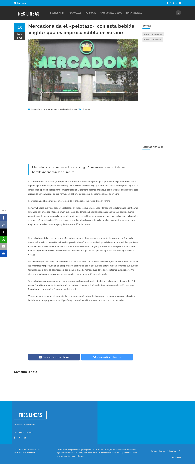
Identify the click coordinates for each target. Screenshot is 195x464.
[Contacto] (180, 3)
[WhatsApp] (3, 239)
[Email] (3, 246)
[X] (3, 232)
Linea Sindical (134, 12)
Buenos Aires (57, 12)
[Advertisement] (83, 140)
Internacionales (50, 109)
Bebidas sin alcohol (152, 39)
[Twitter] (175, 3)
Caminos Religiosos (111, 12)
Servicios (173, 451)
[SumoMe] (3, 253)
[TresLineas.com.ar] (30, 13)
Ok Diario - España (68, 109)
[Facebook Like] (3, 225)
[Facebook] (169, 3)
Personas (91, 12)
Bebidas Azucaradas (153, 34)
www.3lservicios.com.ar (24, 452)
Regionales (75, 12)
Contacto (176, 457)
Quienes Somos (158, 451)
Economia (35, 109)
